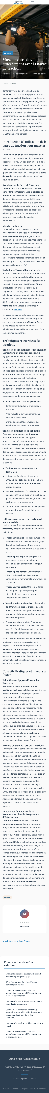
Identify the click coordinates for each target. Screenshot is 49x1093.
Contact (33, 1079)
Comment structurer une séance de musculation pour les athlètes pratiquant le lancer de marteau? (23, 993)
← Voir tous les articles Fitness (16, 941)
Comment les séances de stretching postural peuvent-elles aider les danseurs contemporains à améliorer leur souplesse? (24, 1013)
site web (18, 309)
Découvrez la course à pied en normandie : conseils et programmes (24, 1002)
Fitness (7, 53)
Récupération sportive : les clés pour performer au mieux (22, 983)
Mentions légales (20, 1079)
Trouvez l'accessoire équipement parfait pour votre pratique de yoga (23, 975)
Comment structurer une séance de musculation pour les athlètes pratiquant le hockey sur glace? (23, 1034)
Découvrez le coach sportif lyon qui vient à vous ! (24, 1024)
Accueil (5, 84)
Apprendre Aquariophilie (24, 1058)
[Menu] (32, 2)
